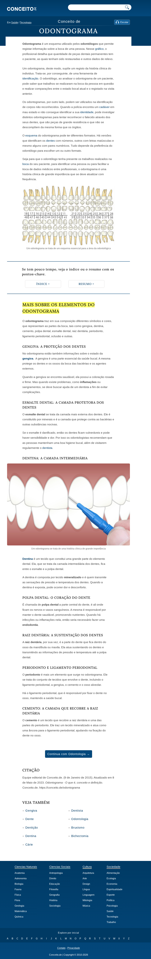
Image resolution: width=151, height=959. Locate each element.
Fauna (18, 889)
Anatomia (20, 873)
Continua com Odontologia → (68, 754)
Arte (85, 878)
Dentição (31, 827)
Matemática (21, 911)
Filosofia (53, 889)
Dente (29, 819)
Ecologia (111, 878)
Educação (54, 884)
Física (18, 895)
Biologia (19, 884)
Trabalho (111, 922)
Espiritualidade (114, 889)
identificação (30, 78)
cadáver (104, 107)
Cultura (87, 866)
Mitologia (87, 900)
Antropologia (56, 873)
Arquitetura (88, 873)
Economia (112, 884)
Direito (52, 878)
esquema (31, 135)
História (53, 900)
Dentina (27, 558)
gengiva (27, 358)
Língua (86, 889)
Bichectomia (79, 836)
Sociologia (54, 905)
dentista (47, 447)
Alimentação (113, 873)
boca (25, 164)
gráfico (99, 48)
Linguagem (88, 895)
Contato (61, 948)
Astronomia (21, 878)
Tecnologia (25, 22)
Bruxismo (77, 827)
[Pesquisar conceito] (127, 7)
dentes (50, 140)
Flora (17, 900)
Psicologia (112, 905)
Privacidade (73, 948)
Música (86, 905)
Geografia (54, 895)
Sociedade (113, 866)
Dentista (77, 810)
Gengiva (31, 810)
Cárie (29, 844)
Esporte (111, 895)
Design (86, 884)
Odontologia (79, 819)
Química (19, 916)
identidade (86, 112)
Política (110, 900)
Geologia (19, 905)
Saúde (14, 22)
